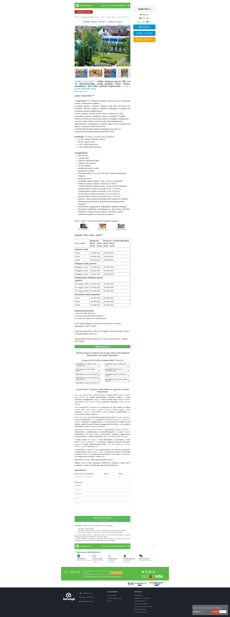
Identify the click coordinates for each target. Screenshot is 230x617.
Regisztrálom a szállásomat (142, 598)
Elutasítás (215, 611)
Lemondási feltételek (140, 612)
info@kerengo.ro (87, 593)
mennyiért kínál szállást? (86, 383)
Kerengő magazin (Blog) (114, 598)
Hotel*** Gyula (111, 17)
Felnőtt (106, 473)
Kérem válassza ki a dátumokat (84, 473)
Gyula (102, 17)
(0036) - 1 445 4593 (145, 33)
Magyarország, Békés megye (90, 17)
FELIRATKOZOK (116, 572)
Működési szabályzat (140, 609)
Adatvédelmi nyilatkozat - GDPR (143, 606)
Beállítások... (197, 611)
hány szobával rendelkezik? (87, 374)
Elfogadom (223, 611)
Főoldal (77, 17)
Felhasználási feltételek (141, 603)
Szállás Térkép (111, 595)
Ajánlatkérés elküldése (103, 519)
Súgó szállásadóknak (140, 601)
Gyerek (120, 473)
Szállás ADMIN (138, 595)
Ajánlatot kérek (103, 347)
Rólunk (109, 601)
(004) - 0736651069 (88, 597)
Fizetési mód (78, 482)
